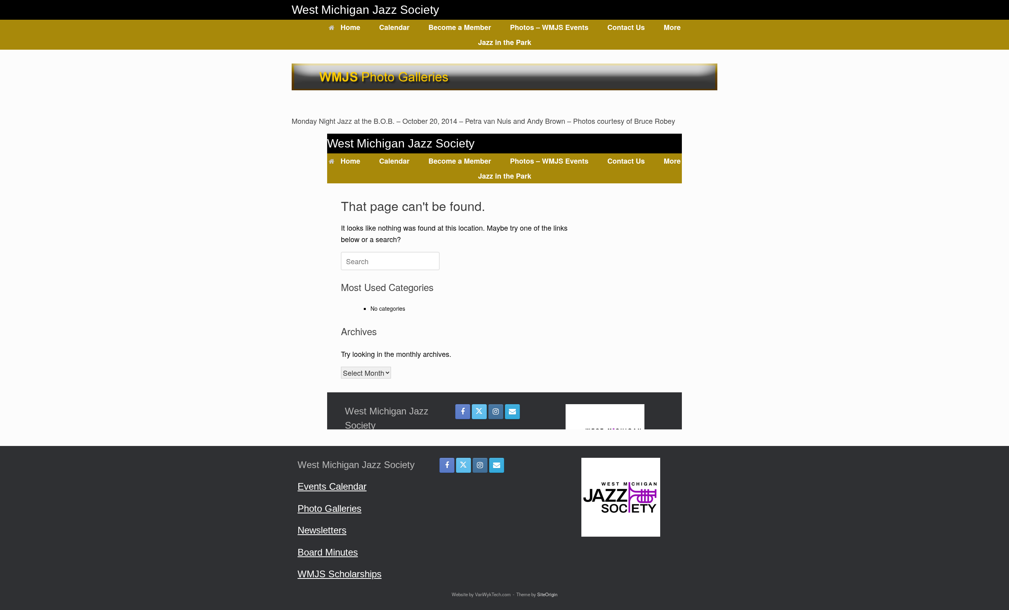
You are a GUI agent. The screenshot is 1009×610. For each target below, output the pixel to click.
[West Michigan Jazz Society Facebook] (446, 465)
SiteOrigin (547, 594)
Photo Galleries (329, 508)
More (672, 27)
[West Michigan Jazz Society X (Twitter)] (463, 465)
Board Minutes (328, 552)
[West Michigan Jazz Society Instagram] (480, 465)
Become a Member (459, 27)
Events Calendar (332, 486)
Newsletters (322, 530)
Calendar (394, 27)
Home (350, 27)
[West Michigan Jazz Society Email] (496, 465)
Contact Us (626, 27)
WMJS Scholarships (340, 574)
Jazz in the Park (504, 42)
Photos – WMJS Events (549, 27)
